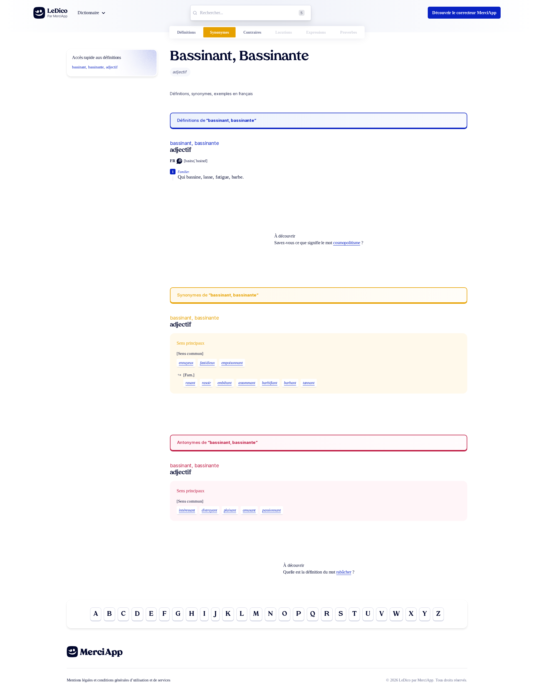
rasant (190, 383)
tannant (309, 383)
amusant (249, 510)
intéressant (187, 510)
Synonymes (219, 32)
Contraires (252, 32)
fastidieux (207, 363)
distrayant (209, 510)
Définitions (186, 32)
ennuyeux (186, 363)
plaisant (230, 510)
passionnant (271, 510)
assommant (246, 383)
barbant (290, 383)
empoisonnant (232, 363)
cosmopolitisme (346, 242)
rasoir (206, 383)
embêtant (224, 383)
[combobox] (250, 13)
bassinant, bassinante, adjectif (95, 67)
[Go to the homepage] (50, 13)
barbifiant (269, 383)
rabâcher (343, 572)
